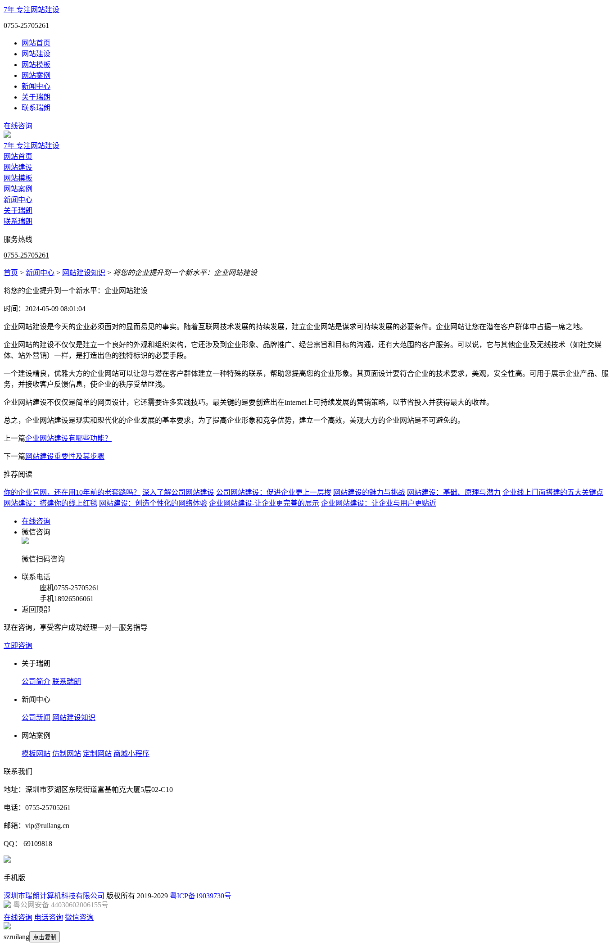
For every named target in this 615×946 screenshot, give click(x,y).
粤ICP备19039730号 (200, 896)
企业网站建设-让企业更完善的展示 (264, 503)
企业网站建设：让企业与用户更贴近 (378, 503)
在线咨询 (18, 126)
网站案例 (36, 75)
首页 (11, 272)
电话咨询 (48, 917)
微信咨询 (79, 917)
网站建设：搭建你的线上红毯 (50, 503)
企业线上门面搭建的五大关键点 (552, 492)
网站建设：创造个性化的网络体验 (153, 503)
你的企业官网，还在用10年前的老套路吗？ (72, 492)
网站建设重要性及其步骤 (64, 456)
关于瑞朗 (36, 97)
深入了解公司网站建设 (178, 492)
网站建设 (36, 54)
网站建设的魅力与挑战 (369, 492)
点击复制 (44, 937)
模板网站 (36, 753)
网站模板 (36, 64)
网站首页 (36, 43)
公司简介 (36, 681)
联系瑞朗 (36, 108)
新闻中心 (36, 86)
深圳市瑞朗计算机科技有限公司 (54, 896)
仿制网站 (66, 753)
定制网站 (97, 753)
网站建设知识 (83, 272)
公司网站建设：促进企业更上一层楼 (273, 492)
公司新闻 (36, 717)
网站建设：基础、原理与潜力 (454, 492)
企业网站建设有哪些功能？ (68, 438)
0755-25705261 (26, 255)
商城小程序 (131, 753)
